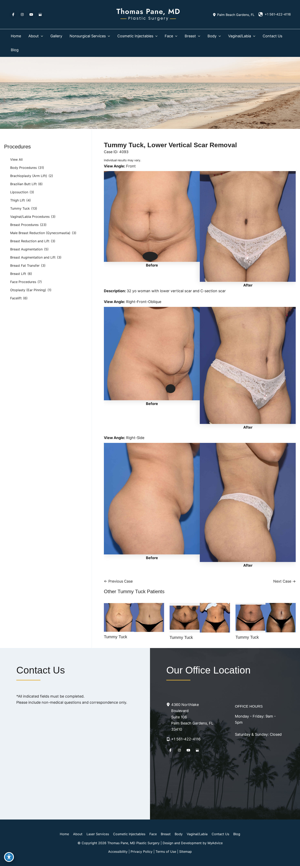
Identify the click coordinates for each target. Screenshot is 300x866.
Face (153, 834)
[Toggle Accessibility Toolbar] (9, 857)
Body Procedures (23, 168)
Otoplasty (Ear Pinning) (28, 290)
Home (64, 834)
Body (179, 834)
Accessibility (118, 851)
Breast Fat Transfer (25, 265)
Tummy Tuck (20, 208)
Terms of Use (166, 851)
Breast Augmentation (26, 249)
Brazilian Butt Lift (23, 184)
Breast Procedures (24, 225)
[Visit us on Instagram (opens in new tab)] (22, 14)
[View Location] (215, 14)
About (77, 834)
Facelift (16, 298)
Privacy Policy (141, 851)
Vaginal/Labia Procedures (30, 217)
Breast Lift (18, 274)
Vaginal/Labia (197, 834)
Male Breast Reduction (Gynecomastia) (40, 233)
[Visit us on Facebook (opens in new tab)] (13, 14)
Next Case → (284, 581)
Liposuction (19, 192)
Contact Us (220, 834)
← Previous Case (118, 581)
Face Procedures (23, 282)
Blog (236, 834)
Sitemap (185, 851)
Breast (166, 834)
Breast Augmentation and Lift (33, 257)
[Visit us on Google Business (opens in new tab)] (40, 14)
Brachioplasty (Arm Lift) (28, 176)
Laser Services (98, 834)
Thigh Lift (17, 200)
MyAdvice (215, 843)
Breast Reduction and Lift (29, 241)
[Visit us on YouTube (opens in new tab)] (31, 14)
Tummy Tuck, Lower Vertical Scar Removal (170, 145)
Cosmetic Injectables (129, 834)
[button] (41, 36)
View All (16, 159)
